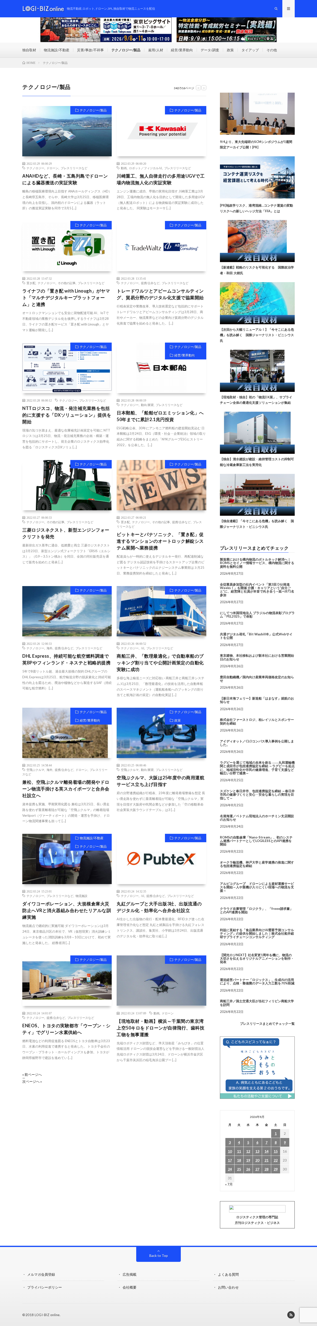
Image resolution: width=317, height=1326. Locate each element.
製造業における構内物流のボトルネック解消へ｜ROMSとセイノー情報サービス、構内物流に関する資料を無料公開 (257, 562)
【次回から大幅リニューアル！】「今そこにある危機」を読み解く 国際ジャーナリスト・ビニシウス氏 (257, 335)
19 (248, 1160)
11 (239, 1151)
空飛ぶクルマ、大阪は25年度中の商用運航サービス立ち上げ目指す (160, 781)
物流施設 (81, 895)
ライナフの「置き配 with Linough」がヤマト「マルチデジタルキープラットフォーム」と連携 (66, 297)
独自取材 (29, 50)
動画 (124, 167)
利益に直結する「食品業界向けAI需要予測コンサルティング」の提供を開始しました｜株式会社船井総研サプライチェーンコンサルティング (257, 933)
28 (266, 1169)
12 (248, 1151)
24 (230, 1169)
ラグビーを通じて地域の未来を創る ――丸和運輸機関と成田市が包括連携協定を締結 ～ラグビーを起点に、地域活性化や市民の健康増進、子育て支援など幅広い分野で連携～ (257, 767)
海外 (50, 648)
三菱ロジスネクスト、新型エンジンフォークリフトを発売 (65, 533)
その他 (271, 50)
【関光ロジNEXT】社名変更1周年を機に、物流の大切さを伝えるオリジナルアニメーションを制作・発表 (257, 958)
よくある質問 (228, 1274)
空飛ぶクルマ (35, 769)
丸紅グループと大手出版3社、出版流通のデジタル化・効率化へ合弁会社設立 (159, 907)
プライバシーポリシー (44, 1287)
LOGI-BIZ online (47, 1315)
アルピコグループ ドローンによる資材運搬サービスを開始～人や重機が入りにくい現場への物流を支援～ (257, 887)
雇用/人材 (155, 50)
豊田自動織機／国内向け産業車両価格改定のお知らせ (257, 678)
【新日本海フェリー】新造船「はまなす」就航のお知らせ (257, 700)
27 (257, 1169)
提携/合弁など (150, 282)
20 (257, 1160)
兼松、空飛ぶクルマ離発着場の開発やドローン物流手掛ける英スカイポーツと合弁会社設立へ (65, 788)
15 (276, 1151)
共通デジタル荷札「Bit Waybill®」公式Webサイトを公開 (256, 636)
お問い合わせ (228, 1287)
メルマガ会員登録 (41, 1274)
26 (248, 1169)
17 (230, 1160)
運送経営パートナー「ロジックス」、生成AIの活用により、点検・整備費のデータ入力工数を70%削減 (257, 981)
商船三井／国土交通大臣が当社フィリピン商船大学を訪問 (257, 1002)
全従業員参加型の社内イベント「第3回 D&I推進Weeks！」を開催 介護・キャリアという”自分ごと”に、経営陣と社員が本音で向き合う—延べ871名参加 (257, 589)
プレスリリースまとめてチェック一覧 (267, 1024)
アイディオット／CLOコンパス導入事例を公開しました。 (257, 743)
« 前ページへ (32, 1074)
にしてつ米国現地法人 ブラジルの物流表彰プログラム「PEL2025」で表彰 (257, 614)
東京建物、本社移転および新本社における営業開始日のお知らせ (257, 657)
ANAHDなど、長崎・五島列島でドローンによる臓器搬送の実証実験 (65, 179)
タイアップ (250, 50)
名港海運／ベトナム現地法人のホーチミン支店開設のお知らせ (257, 817)
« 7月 (229, 1184)
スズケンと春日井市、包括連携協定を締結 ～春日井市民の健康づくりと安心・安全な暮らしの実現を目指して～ (257, 794)
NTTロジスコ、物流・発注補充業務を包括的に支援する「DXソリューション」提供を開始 (66, 415)
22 (276, 1160)
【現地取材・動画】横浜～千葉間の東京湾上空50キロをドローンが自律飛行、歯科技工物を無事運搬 (160, 1027)
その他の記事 (67, 282)
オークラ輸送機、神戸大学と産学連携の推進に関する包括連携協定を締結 (257, 864)
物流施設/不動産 (56, 50)
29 (276, 1169)
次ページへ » (32, 1081)
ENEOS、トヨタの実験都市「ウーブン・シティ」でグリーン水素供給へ (66, 1029)
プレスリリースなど (74, 167)
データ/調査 (210, 50)
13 (257, 1151)
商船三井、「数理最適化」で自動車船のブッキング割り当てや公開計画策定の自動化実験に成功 (160, 662)
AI (142, 648)
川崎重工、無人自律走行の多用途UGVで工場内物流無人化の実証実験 (161, 179)
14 (266, 1151)
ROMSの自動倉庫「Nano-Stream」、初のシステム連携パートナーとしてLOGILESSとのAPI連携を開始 (256, 840)
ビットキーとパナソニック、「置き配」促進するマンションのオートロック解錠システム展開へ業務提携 (160, 541)
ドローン (52, 167)
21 (266, 1160)
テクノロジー (35, 167)
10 (230, 1151)
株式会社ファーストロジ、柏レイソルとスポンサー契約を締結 (257, 721)
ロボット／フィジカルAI (145, 167)
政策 (230, 50)
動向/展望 (147, 404)
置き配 (30, 282)
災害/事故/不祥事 (90, 50)
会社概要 (129, 1287)
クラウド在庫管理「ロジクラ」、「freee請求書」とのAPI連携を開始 (256, 910)
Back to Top (158, 1255)
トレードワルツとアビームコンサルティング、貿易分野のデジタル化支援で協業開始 (160, 294)
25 (239, 1169)
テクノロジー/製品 (125, 50)
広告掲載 (129, 1274)
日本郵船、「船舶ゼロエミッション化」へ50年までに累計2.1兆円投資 (160, 416)
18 (239, 1160)
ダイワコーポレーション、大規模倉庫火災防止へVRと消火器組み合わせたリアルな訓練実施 (66, 910)
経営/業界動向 (182, 50)
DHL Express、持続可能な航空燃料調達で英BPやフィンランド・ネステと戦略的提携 (66, 659)
